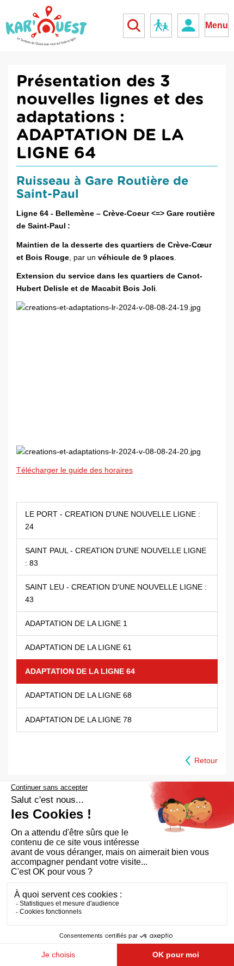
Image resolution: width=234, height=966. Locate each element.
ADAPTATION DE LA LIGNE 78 (78, 719)
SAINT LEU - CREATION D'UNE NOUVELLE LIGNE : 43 (116, 593)
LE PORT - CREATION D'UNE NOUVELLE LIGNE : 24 (112, 520)
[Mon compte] (188, 26)
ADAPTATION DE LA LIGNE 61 (78, 647)
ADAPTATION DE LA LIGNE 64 (80, 671)
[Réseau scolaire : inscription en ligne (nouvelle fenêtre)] (161, 26)
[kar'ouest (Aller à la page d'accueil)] (46, 25)
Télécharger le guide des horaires (74, 470)
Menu (216, 25)
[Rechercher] (134, 26)
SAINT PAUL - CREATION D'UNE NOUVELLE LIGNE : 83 (115, 556)
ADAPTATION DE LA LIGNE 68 (78, 695)
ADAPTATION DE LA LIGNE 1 (76, 623)
